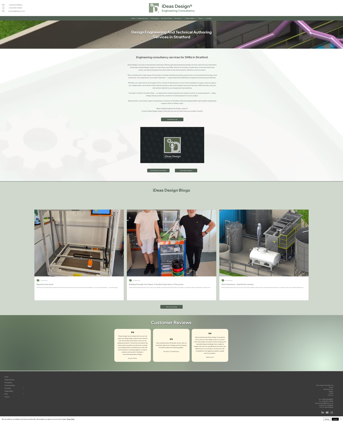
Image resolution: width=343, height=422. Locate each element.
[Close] (341, 419)
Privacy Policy (70, 419)
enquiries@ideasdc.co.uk (16, 11)
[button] (172, 119)
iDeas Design (176, 6)
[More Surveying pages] (182, 18)
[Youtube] (327, 412)
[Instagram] (331, 412)
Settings (327, 419)
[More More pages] (203, 18)
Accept (335, 419)
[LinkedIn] (322, 412)
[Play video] (172, 145)
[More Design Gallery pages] (196, 18)
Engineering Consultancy (178, 10)
